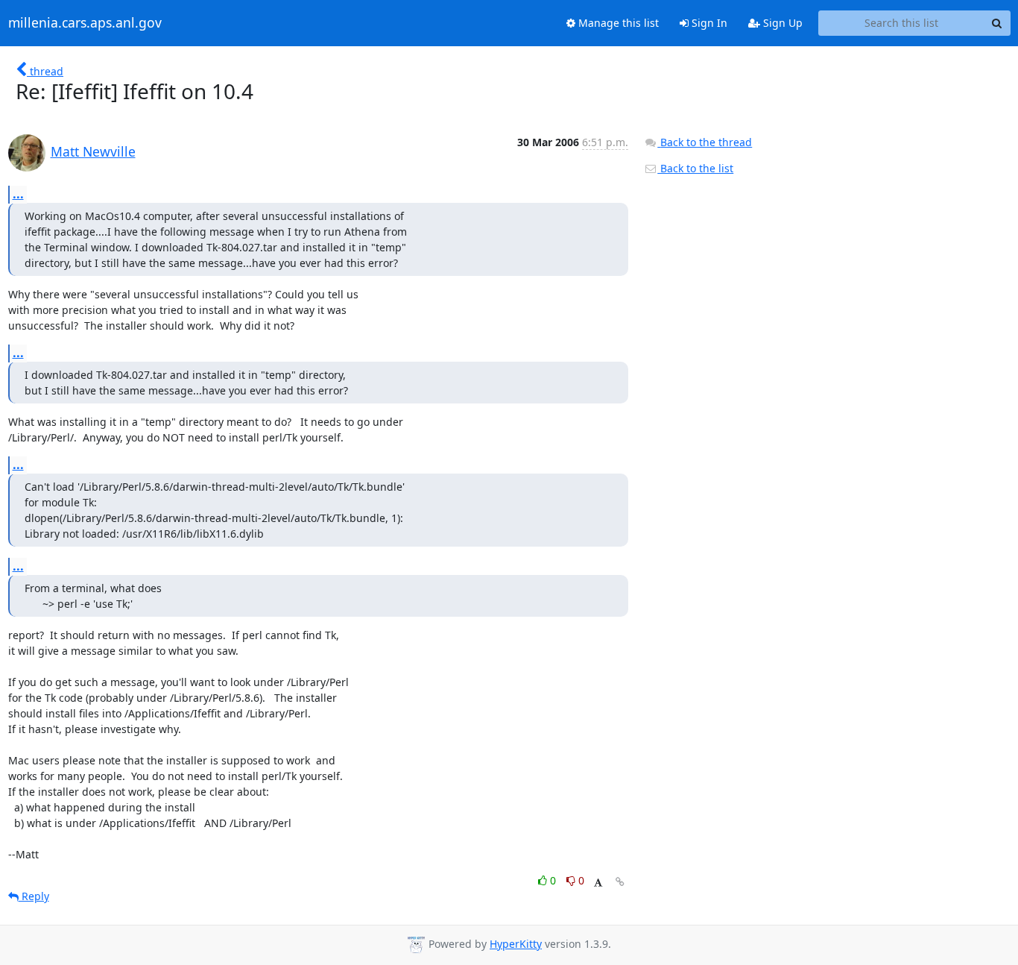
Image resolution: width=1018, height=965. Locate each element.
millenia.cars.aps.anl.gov (85, 23)
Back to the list (695, 168)
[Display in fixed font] (598, 883)
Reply (34, 896)
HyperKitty (516, 944)
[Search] (997, 23)
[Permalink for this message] (620, 882)
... (18, 194)
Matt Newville (93, 151)
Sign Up (781, 23)
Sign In (708, 23)
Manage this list (617, 23)
